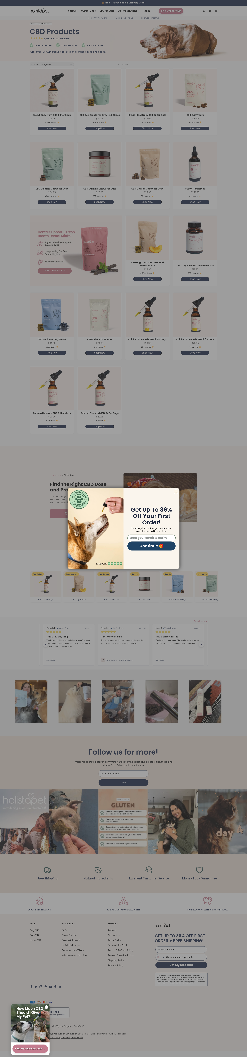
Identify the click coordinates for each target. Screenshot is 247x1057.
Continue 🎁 (151, 546)
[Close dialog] (176, 492)
